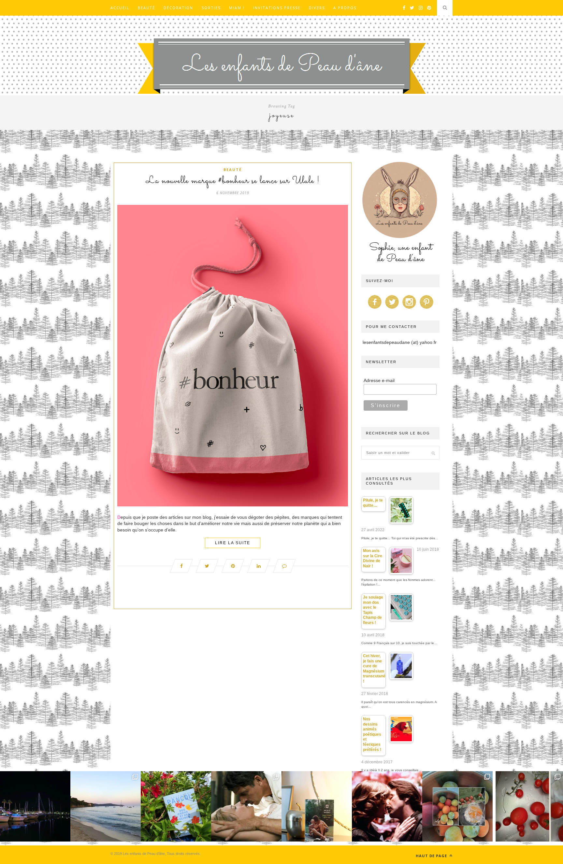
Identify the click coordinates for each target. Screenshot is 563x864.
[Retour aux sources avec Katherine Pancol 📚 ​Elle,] (176, 806)
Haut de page (432, 855)
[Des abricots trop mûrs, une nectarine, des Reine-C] (457, 806)
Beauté (146, 7)
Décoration (178, 7)
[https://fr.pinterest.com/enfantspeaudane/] (426, 309)
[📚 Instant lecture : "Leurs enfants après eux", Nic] (317, 806)
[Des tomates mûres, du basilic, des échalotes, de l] (528, 806)
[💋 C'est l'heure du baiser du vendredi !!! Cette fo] (387, 806)
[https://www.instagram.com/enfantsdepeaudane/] (409, 309)
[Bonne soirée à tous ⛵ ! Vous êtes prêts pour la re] (35, 806)
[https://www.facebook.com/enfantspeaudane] (375, 309)
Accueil (119, 7)
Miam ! (237, 7)
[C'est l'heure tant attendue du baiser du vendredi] (246, 806)
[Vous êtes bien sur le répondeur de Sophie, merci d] (105, 806)
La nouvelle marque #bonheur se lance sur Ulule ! (233, 181)
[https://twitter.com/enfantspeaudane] (392, 309)
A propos (344, 7)
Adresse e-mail (379, 380)
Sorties (211, 7)
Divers (317, 7)
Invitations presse (276, 7)
